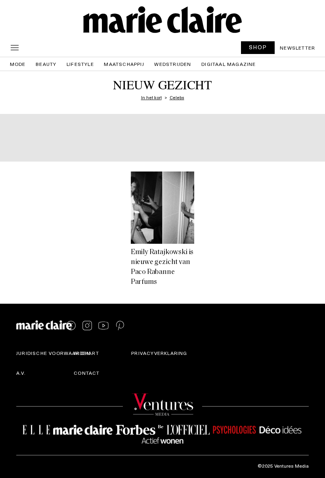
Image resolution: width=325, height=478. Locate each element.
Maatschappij (124, 63)
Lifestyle (80, 63)
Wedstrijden (172, 63)
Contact (86, 372)
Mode (18, 63)
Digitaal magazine (228, 63)
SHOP (258, 47)
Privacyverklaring (159, 353)
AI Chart (86, 353)
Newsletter (297, 47)
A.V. (21, 372)
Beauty (46, 63)
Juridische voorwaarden (53, 353)
